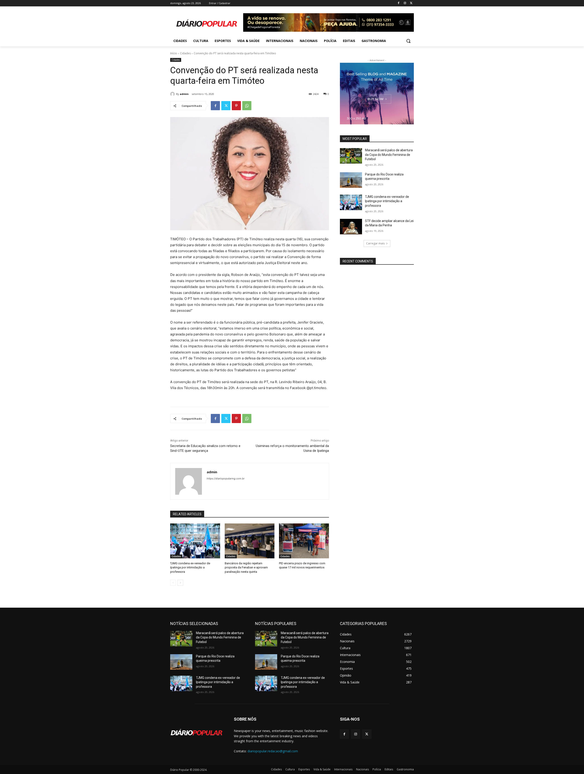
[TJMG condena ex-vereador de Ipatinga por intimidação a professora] (195, 540)
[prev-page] (173, 583)
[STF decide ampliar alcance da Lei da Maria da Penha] (351, 226)
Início (173, 53)
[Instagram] (404, 3)
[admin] (173, 94)
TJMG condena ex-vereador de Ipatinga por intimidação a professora (190, 567)
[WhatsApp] (246, 105)
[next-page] (180, 583)
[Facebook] (398, 3)
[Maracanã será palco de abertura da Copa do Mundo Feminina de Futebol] (351, 156)
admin (184, 94)
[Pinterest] (236, 105)
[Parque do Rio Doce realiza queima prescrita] (351, 180)
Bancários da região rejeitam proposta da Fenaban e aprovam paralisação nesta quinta (246, 567)
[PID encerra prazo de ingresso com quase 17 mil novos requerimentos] (304, 540)
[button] (408, 40)
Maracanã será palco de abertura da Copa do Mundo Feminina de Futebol (389, 154)
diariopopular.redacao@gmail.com (273, 751)
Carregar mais (375, 243)
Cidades (185, 53)
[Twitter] (411, 3)
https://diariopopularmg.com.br (226, 478)
